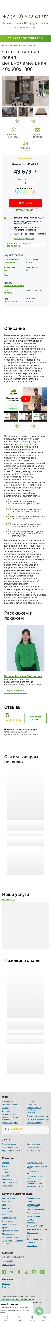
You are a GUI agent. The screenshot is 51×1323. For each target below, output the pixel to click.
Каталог (5, 1163)
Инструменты (8, 1221)
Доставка (6, 1111)
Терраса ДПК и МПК (35, 1226)
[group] (25, 91)
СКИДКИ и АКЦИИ (34, 1163)
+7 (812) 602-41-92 (25, 16)
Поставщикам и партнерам (34, 1108)
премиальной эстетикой (17, 493)
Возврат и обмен (9, 1114)
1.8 (5, 277)
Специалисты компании (37, 1116)
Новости (5, 1176)
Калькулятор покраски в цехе (37, 1177)
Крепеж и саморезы (11, 1231)
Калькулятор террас (35, 1186)
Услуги (5, 1166)
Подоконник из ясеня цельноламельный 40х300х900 (21, 1024)
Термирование (33, 1150)
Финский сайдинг (34, 1239)
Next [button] (33, 120)
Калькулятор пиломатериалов (34, 1182)
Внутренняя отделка (11, 1150)
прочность (25, 444)
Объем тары (9, 839)
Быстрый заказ (23, 210)
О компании (7, 1101)
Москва (6, 1284)
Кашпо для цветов (10, 1224)
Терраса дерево (33, 1223)
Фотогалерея (7, 1185)
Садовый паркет (34, 1216)
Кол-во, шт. (23, 179)
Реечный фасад (34, 1213)
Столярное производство (38, 1119)
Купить (25, 203)
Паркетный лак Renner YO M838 (24, 824)
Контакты (31, 1101)
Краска (5, 1227)
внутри (29, 301)
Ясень (29, 262)
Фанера (30, 1236)
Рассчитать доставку (24, 238)
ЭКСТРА (8, 293)
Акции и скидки (9, 1198)
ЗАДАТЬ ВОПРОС (16, 690)
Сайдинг (30, 1219)
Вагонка (5, 1208)
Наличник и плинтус (11, 1237)
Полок (29, 1201)
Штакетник (32, 1246)
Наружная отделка (10, 1147)
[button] (17, 426)
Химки (5, 1287)
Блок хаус (6, 1201)
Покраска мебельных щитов (23, 935)
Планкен (6, 1244)
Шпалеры (31, 1242)
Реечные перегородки (36, 1210)
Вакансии (31, 1113)
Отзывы (5, 1172)
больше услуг (8, 899)
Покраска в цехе (9, 1144)
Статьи (5, 1169)
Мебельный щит (9, 1234)
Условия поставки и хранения (11, 1118)
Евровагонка (7, 1211)
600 (5, 270)
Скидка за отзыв (9, 1182)
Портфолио (31, 1104)
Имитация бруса (9, 1218)
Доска (5, 1214)
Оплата (5, 1108)
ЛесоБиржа (10, 262)
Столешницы (10, 301)
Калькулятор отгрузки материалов (19, 245)
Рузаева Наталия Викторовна (23, 676)
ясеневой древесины (26, 357)
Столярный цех (33, 1144)
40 (27, 270)
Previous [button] (17, 120)
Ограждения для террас (12, 1240)
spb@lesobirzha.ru (9, 1261)
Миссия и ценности (10, 1104)
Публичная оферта (10, 1123)
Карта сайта (7, 1179)
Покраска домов (34, 1147)
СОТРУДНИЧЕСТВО (25, 27)
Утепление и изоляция (37, 1229)
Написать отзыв (36, 718)
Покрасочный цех (34, 1123)
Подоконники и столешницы (33, 1205)
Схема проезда (8, 1265)
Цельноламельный (14, 285)
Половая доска (33, 1198)
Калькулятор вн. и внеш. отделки (37, 1167)
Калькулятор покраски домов (37, 1172)
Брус (4, 1205)
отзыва (25, 834)
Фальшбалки (32, 1233)
